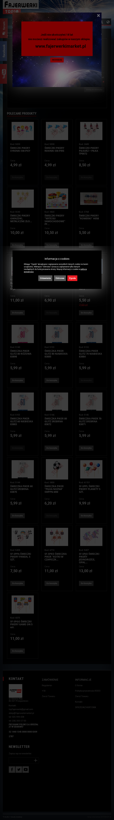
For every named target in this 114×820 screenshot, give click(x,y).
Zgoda (72, 278)
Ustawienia (45, 278)
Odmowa (60, 278)
